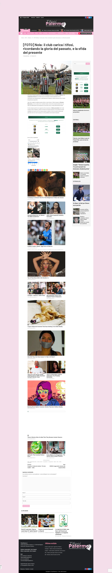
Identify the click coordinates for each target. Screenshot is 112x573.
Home (25, 33)
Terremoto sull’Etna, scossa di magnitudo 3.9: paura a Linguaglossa (84, 211)
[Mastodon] (40, 170)
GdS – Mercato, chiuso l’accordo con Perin (50, 30)
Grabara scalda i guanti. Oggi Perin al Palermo (71, 30)
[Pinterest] (38, 170)
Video (67, 33)
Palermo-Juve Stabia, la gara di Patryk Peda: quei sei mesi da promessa (81, 139)
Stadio (55, 461)
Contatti (42, 17)
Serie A (40, 33)
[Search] (77, 33)
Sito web (24, 500)
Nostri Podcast (52, 33)
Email (24, 496)
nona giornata (50, 461)
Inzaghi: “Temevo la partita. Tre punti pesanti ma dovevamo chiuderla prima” (81, 167)
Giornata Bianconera (33, 461)
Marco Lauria (31, 565)
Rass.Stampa (72, 33)
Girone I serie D (39, 461)
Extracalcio (60, 33)
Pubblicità (38, 17)
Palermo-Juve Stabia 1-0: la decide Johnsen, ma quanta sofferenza (84, 175)
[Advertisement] (56, 8)
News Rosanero (30, 33)
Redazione (33, 17)
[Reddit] (33, 170)
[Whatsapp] (45, 170)
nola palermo (45, 461)
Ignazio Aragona (31, 563)
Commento (25, 476)
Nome (24, 492)
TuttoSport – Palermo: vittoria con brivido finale (92, 30)
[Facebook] (29, 170)
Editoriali (45, 33)
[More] (47, 170)
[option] (81, 105)
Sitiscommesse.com (77, 78)
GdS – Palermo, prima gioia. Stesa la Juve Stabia (53, 552)
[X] (31, 170)
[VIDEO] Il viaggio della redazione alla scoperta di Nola (57, 466)
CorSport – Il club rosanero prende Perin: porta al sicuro (55, 550)
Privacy (0, 567)
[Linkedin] (35, 170)
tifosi (57, 461)
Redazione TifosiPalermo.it (32, 532)
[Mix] (42, 170)
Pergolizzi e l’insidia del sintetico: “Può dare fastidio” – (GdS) (37, 466)
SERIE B (36, 33)
